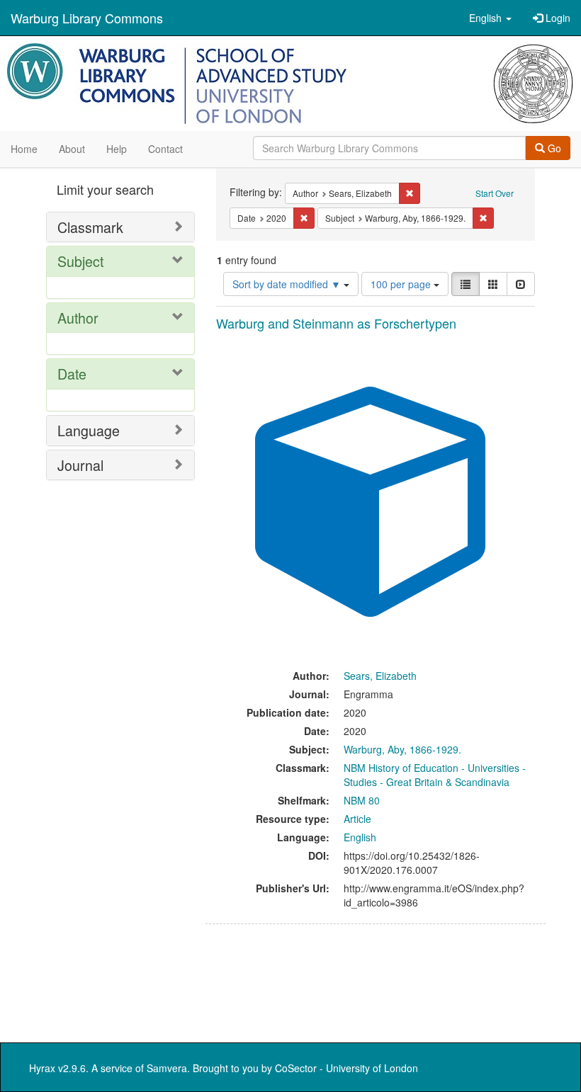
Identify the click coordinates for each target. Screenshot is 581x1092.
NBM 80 (362, 800)
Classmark (90, 227)
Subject (80, 261)
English (360, 837)
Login (556, 18)
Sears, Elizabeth (380, 676)
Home (24, 149)
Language (88, 430)
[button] (490, 17)
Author (77, 317)
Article (357, 819)
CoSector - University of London (346, 1068)
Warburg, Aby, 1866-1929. (402, 749)
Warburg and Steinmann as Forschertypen (336, 323)
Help (116, 149)
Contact (165, 149)
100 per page (402, 284)
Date (71, 373)
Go (553, 148)
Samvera (167, 1068)
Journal (80, 465)
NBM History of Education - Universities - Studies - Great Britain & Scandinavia (435, 775)
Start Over (494, 193)
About (72, 149)
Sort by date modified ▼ (288, 284)
